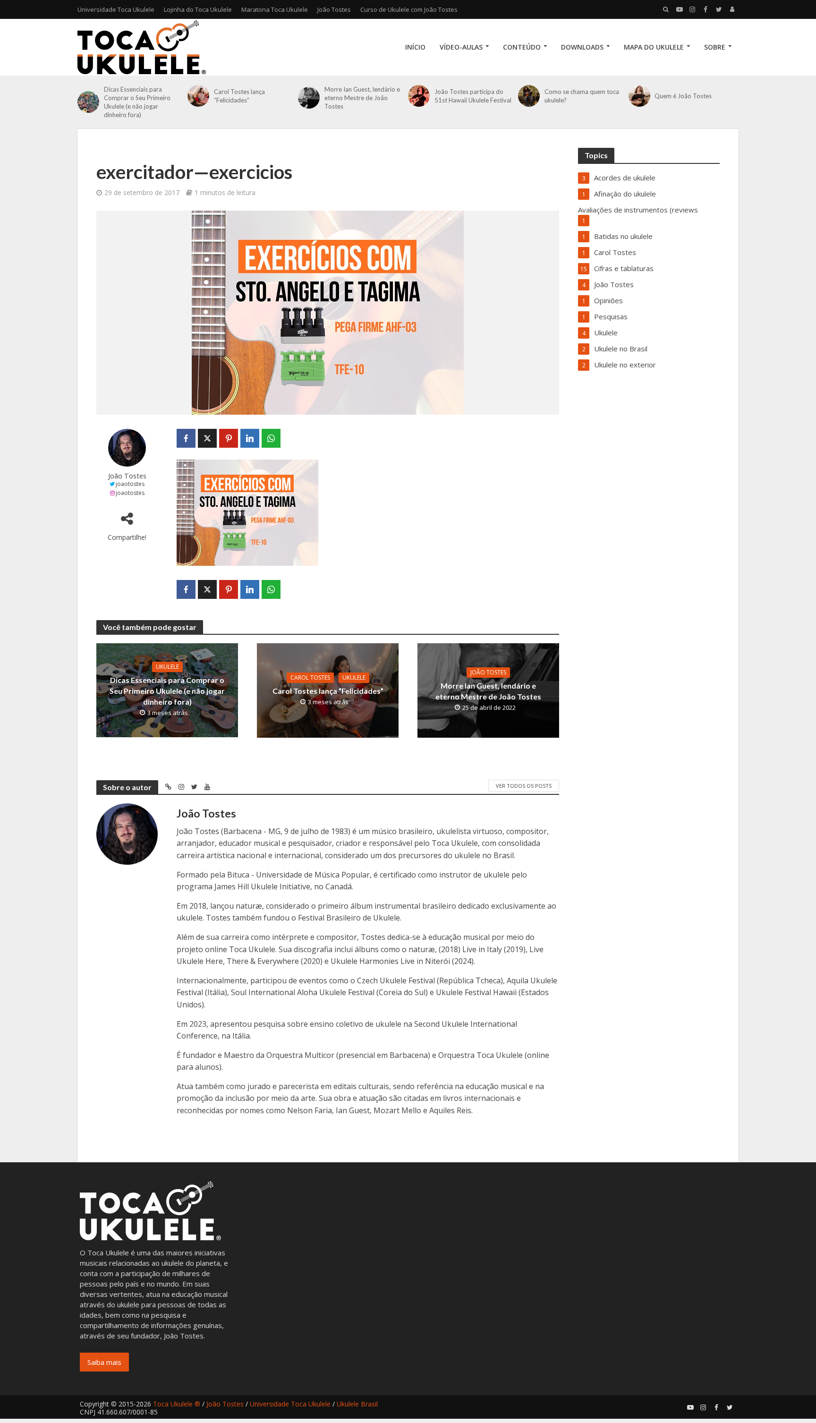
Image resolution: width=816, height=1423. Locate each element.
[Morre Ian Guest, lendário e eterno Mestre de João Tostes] (309, 98)
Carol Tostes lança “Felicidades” (239, 96)
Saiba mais (104, 1362)
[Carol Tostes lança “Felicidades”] (198, 96)
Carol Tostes (310, 677)
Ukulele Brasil (357, 1403)
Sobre (714, 47)
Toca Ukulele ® (176, 1403)
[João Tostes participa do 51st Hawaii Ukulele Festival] (419, 96)
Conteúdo (522, 47)
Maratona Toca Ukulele (274, 9)
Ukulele (167, 667)
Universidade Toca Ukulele (115, 9)
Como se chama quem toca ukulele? (581, 96)
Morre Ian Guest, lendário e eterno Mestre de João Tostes (362, 97)
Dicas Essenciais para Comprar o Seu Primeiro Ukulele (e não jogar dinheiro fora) (137, 102)
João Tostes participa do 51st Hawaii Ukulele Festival (472, 96)
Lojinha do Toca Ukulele (198, 9)
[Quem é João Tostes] (639, 96)
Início (415, 47)
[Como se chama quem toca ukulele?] (529, 96)
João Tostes (334, 9)
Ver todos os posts (524, 785)
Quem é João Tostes (683, 96)
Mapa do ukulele (654, 47)
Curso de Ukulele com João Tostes (409, 9)
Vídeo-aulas (461, 47)
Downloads (582, 47)
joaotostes (130, 484)
